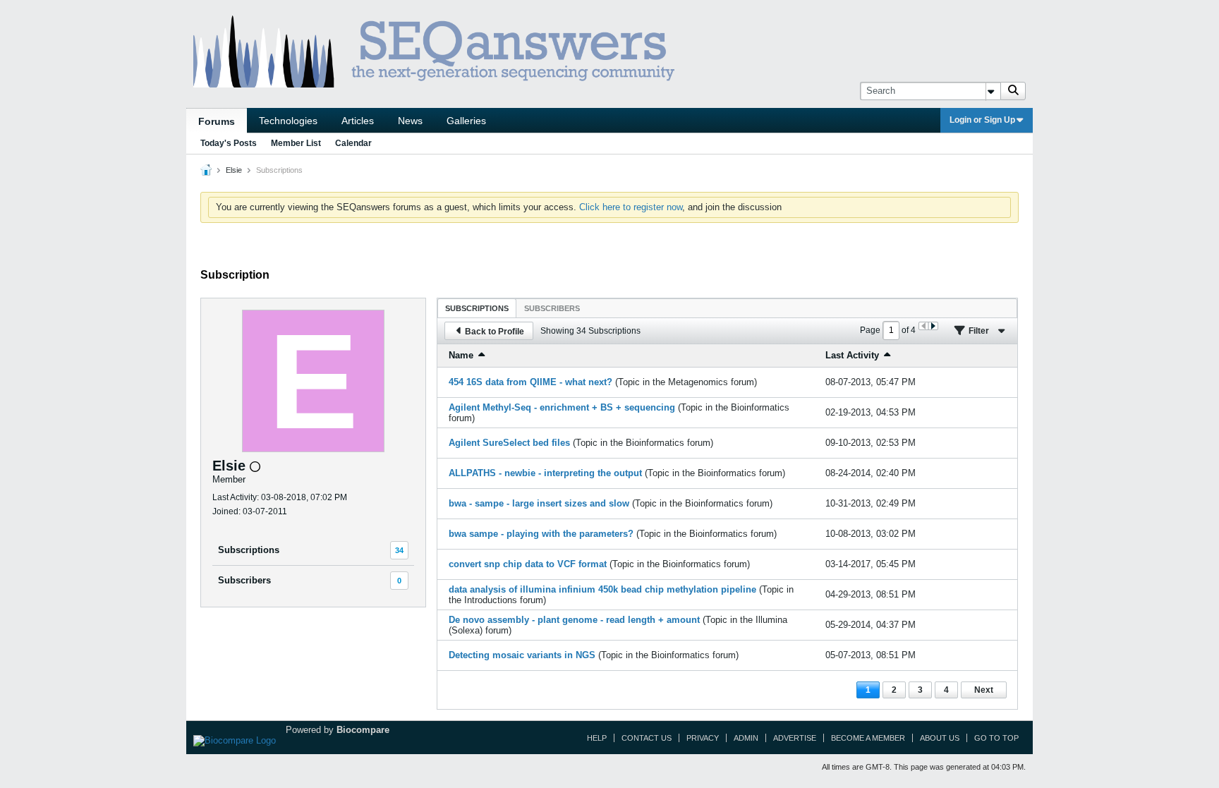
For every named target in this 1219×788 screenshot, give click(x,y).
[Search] (1013, 91)
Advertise (794, 738)
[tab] (476, 307)
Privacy (702, 738)
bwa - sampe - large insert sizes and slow (539, 503)
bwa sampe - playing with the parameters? (541, 533)
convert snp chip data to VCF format (528, 564)
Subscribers (244, 580)
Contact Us (646, 738)
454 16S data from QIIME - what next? (530, 382)
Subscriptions (248, 550)
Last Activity (852, 355)
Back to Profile (494, 332)
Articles (357, 120)
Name (461, 355)
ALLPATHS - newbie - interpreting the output (545, 473)
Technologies (288, 120)
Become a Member (868, 738)
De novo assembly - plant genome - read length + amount (574, 619)
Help (597, 738)
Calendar (353, 143)
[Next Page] (933, 325)
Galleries (466, 120)
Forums (216, 121)
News (410, 120)
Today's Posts (228, 143)
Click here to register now (630, 207)
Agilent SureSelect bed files (509, 442)
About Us (939, 738)
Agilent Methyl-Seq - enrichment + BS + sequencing (562, 407)
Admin (746, 738)
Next (983, 690)
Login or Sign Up (982, 120)
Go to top (996, 738)
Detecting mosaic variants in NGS (522, 655)
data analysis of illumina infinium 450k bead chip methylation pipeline (602, 589)
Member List (296, 143)
